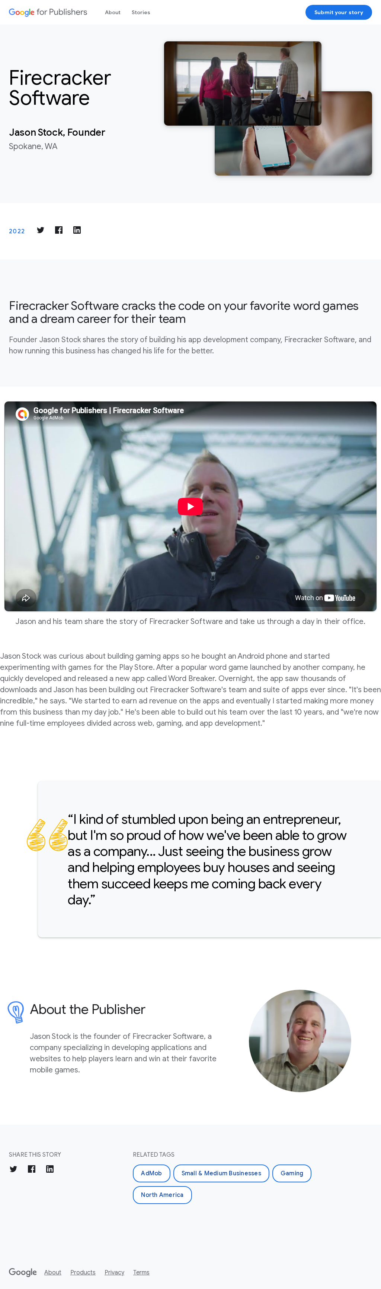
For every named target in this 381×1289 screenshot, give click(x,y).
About (113, 12)
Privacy (114, 1272)
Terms (141, 1272)
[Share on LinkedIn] (77, 231)
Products (83, 1272)
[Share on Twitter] (40, 231)
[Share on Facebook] (58, 231)
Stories (141, 12)
